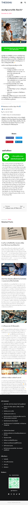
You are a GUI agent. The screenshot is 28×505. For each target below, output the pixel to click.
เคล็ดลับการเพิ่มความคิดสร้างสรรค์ (11, 377)
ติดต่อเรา (3, 472)
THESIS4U (6, 2)
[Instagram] (11, 494)
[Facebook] (9, 494)
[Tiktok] (17, 494)
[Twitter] (19, 494)
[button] (21, 2)
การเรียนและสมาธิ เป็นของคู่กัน (10, 326)
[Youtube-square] (14, 494)
